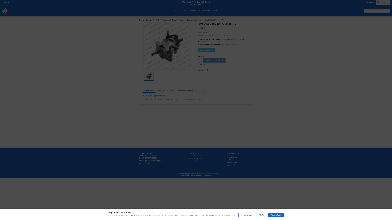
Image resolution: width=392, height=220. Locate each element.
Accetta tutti (276, 215)
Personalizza (246, 215)
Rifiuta (261, 215)
